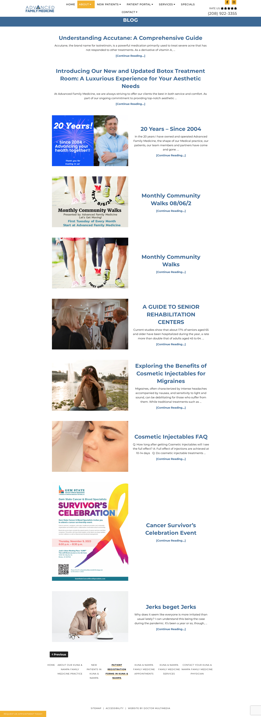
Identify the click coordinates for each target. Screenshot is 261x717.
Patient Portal (139, 4)
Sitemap (96, 708)
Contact (128, 12)
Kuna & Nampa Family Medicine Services (169, 669)
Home (70, 4)
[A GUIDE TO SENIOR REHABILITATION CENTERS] (90, 325)
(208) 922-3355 (222, 13)
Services (166, 4)
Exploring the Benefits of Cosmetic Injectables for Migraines (171, 373)
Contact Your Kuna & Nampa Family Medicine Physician (197, 669)
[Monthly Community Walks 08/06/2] (90, 202)
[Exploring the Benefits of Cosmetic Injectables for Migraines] (90, 386)
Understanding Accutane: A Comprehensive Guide (130, 38)
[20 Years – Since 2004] (90, 141)
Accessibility (115, 708)
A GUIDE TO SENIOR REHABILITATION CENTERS (171, 314)
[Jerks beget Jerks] (90, 617)
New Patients (108, 4)
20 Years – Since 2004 (171, 129)
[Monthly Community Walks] (90, 264)
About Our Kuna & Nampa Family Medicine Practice (70, 669)
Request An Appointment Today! (23, 714)
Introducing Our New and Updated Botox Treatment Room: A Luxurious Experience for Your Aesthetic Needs (130, 78)
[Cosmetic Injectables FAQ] (90, 447)
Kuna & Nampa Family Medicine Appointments (144, 669)
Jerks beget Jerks (171, 607)
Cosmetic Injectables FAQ (171, 436)
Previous (59, 654)
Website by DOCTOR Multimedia (149, 708)
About (84, 4)
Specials (188, 4)
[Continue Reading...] (130, 55)
